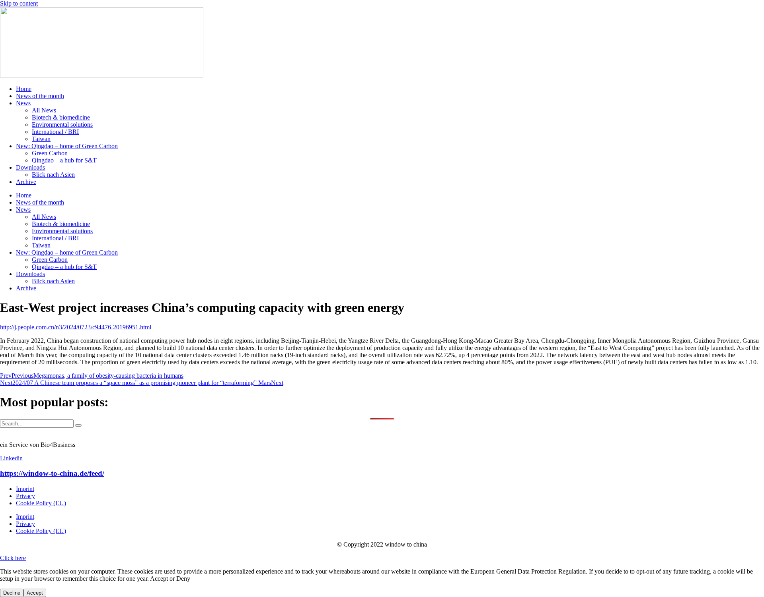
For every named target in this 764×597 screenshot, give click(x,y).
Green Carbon (50, 153)
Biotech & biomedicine (61, 117)
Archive (26, 181)
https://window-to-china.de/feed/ (52, 473)
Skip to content (19, 3)
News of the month (40, 96)
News (23, 103)
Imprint (25, 488)
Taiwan (41, 138)
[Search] (78, 425)
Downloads (30, 167)
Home (23, 88)
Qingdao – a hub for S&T (64, 160)
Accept (35, 593)
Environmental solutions (62, 124)
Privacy (25, 496)
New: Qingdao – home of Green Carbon (67, 146)
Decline (11, 593)
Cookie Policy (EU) (41, 503)
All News (44, 110)
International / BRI (55, 131)
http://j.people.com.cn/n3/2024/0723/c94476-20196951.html (75, 327)
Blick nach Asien (53, 174)
